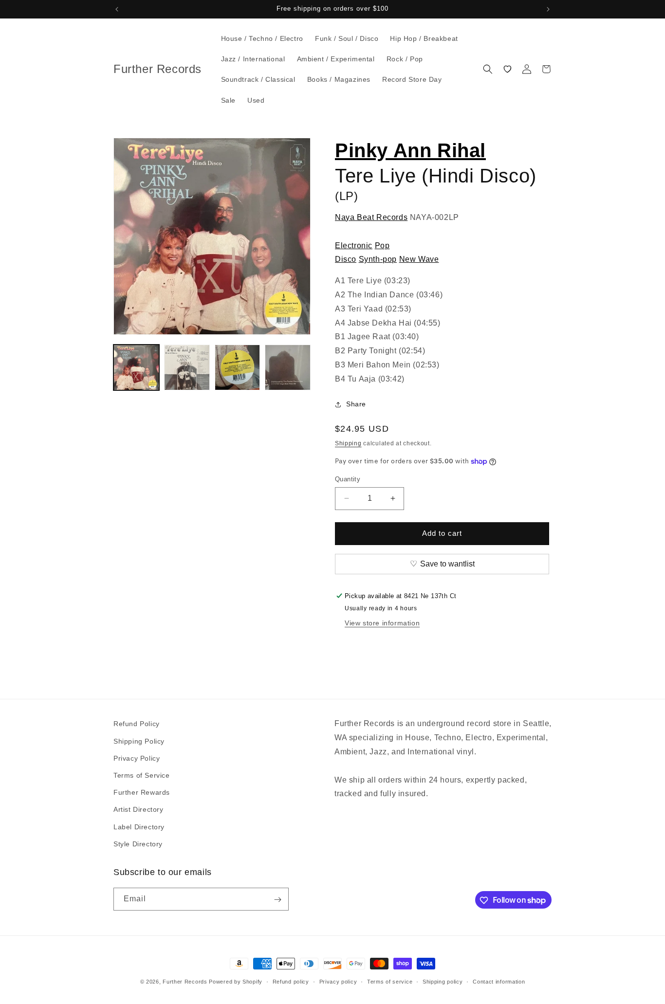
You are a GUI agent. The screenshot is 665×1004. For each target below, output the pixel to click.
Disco (345, 259)
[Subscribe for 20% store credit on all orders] (277, 899)
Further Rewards (141, 792)
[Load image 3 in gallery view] (237, 367)
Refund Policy (136, 724)
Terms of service (389, 981)
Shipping (348, 443)
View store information (382, 623)
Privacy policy (338, 981)
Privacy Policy (136, 758)
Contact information (499, 981)
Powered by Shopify (235, 982)
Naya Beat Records (371, 217)
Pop (382, 245)
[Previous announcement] (117, 9)
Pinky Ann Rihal (410, 150)
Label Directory (139, 826)
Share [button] (356, 404)
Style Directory (138, 843)
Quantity (347, 479)
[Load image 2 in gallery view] (187, 367)
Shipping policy (443, 981)
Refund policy (291, 981)
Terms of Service (141, 775)
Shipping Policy (139, 741)
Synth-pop (378, 259)
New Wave (419, 259)
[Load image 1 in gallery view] (136, 367)
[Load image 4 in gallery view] (288, 367)
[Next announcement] (548, 9)
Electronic (353, 245)
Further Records (185, 982)
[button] (488, 69)
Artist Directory (138, 809)
